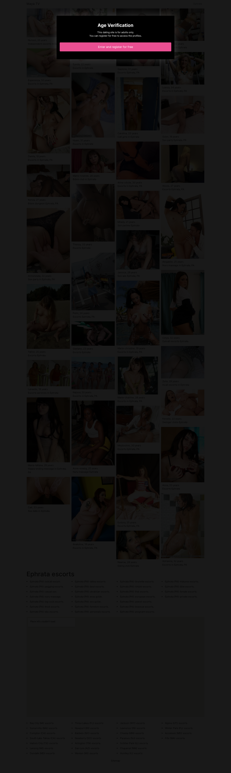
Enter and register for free (115, 47)
